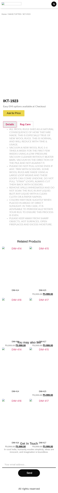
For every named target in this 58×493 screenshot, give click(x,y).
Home (4, 14)
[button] (53, 4)
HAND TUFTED (14, 14)
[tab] (10, 124)
